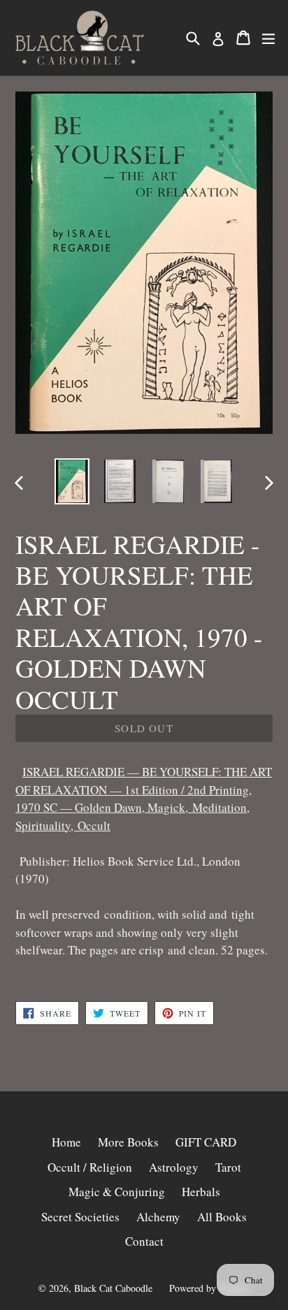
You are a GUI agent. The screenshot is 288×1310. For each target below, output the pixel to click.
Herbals (201, 1192)
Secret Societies (80, 1217)
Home (66, 1142)
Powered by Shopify (209, 1288)
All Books (222, 1217)
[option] (72, 481)
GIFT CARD (205, 1142)
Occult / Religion (90, 1167)
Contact (144, 1241)
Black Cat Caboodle (113, 1288)
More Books (128, 1142)
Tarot (228, 1167)
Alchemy (158, 1217)
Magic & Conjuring (117, 1192)
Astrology (174, 1167)
